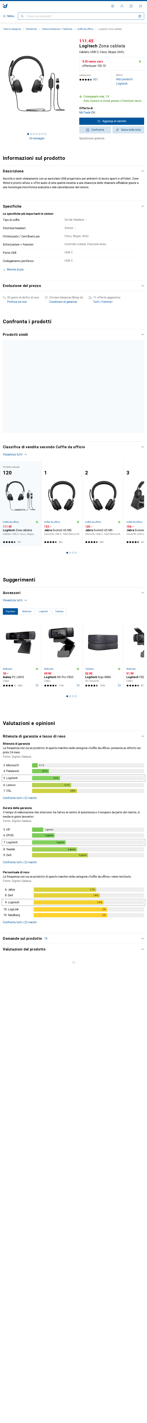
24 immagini (36, 138)
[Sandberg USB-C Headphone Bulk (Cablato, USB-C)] (103, 384)
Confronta (97, 129)
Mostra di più (14, 456)
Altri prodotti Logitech (124, 79)
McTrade (85, 112)
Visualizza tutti (82, 342)
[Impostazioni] (112, 6)
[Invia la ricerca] (22, 16)
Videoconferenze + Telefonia (57, 29)
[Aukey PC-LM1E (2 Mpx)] (20, 689)
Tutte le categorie (12, 29)
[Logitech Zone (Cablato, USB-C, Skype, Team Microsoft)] (61, 384)
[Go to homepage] (5, 6)
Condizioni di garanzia (63, 301)
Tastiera (89, 702)
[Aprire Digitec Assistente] (131, 6)
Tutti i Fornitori (102, 301)
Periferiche (31, 29)
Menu (10, 16)
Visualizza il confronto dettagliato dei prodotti (37, 342)
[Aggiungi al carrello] (37, 718)
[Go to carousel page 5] (76, 465)
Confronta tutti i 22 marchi (20, 831)
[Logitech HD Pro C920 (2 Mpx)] (61, 689)
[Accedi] (121, 6)
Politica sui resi (17, 301)
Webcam (7, 702)
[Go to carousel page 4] (73, 465)
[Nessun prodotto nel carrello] (140, 6)
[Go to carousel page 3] (70, 465)
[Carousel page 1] (64, 465)
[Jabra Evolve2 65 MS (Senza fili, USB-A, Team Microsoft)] (103, 536)
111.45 (86, 40)
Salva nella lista (131, 129)
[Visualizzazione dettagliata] (73, 812)
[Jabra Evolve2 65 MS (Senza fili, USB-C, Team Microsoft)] (61, 536)
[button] (111, 98)
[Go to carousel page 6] (79, 465)
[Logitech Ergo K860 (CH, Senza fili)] (103, 689)
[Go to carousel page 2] (67, 465)
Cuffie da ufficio (85, 29)
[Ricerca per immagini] (140, 16)
